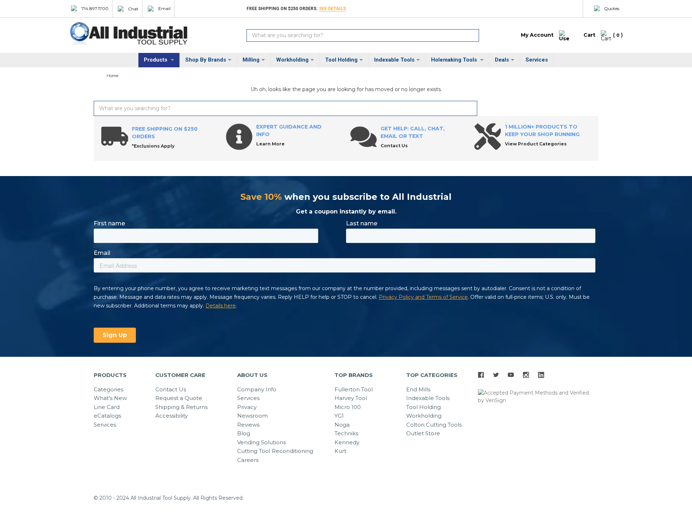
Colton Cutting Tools (434, 424)
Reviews (248, 424)
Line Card (107, 407)
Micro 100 (347, 407)
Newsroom (252, 415)
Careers (247, 460)
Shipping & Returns (181, 407)
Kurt (340, 451)
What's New (110, 398)
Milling (251, 60)
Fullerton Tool (353, 389)
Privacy (247, 407)
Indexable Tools (394, 60)
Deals (502, 60)
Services (536, 60)
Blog (243, 433)
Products (156, 60)
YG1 (339, 415)
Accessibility (171, 415)
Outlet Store (423, 433)
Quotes (611, 8)
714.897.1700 (94, 8)
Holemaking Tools (454, 60)
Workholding (292, 60)
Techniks (346, 433)
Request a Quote (178, 398)
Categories (108, 389)
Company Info (256, 389)
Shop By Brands (205, 60)
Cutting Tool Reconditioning (275, 451)
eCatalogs (107, 415)
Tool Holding (341, 60)
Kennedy (346, 442)
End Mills (418, 389)
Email (164, 8)
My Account (537, 35)
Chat (133, 8)
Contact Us (170, 389)
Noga (342, 424)
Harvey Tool (350, 398)
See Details (332, 8)
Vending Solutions (261, 442)
